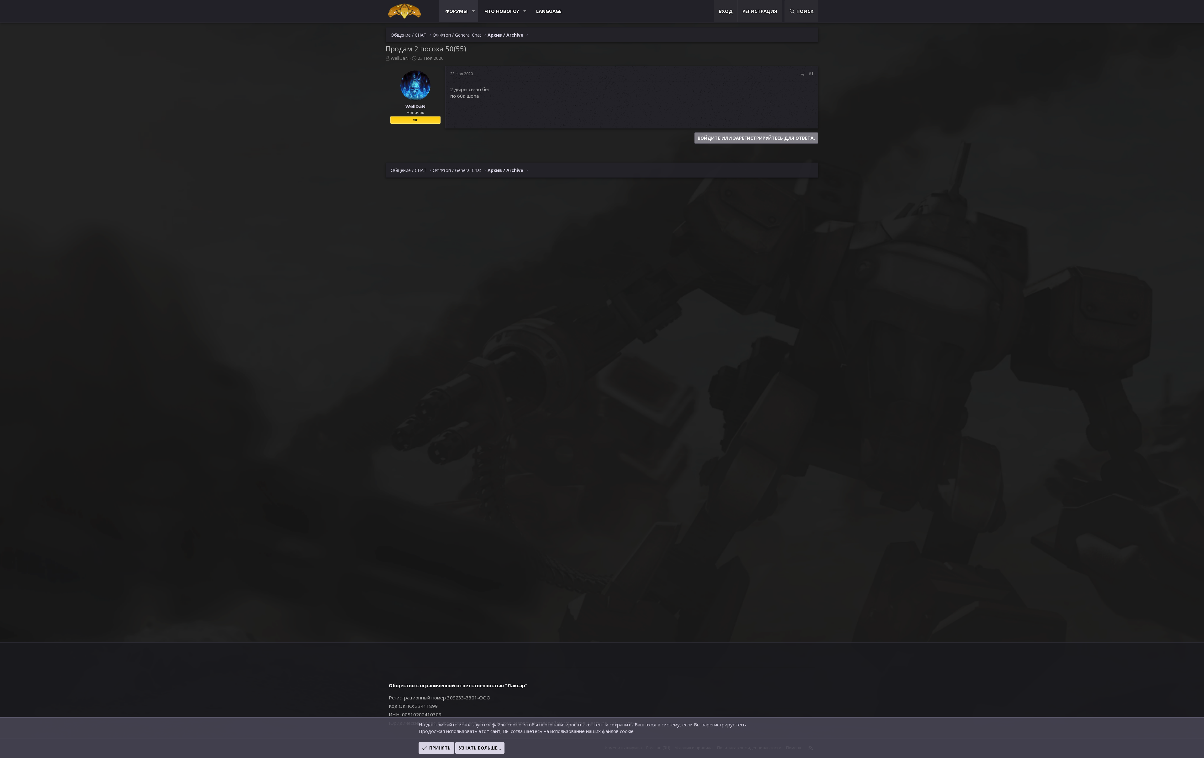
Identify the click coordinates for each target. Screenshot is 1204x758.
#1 (811, 73)
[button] (473, 11)
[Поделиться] (802, 73)
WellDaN (400, 58)
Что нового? (501, 11)
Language (549, 11)
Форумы (456, 11)
